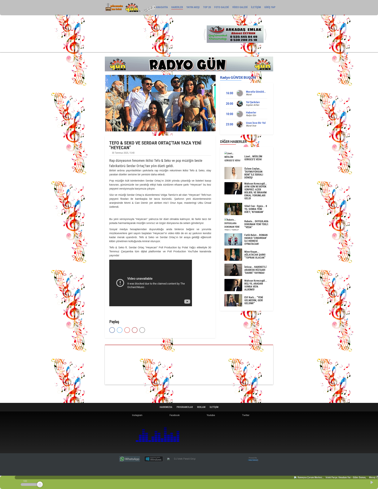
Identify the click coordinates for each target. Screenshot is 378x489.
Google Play (145, 448)
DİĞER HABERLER (233, 141)
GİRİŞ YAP (269, 7)
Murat (249, 94)
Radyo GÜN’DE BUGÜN (238, 77)
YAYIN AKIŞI (193, 7)
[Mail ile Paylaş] (142, 330)
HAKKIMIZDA (166, 407)
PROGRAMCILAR (185, 407)
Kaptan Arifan (252, 105)
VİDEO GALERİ (240, 7)
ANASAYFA (162, 7)
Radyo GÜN (117, 438)
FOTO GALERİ (221, 7)
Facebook (174, 415)
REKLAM (201, 407)
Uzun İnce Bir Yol (256, 123)
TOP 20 (207, 7)
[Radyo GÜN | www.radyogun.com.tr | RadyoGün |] (130, 7)
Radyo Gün (251, 115)
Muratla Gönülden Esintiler (261, 91)
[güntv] (189, 365)
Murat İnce (251, 125)
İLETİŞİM (256, 7)
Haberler (251, 112)
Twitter (245, 415)
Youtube (210, 415)
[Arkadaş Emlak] (235, 34)
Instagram (136, 415)
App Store (169, 448)
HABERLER (177, 7)
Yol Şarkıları (253, 102)
